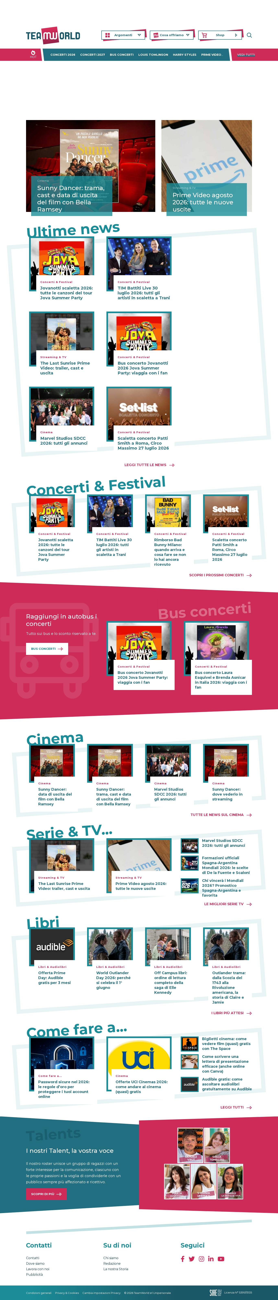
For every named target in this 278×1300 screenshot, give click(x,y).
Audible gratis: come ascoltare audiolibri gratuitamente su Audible (227, 1084)
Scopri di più (42, 1194)
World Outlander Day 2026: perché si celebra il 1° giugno (113, 980)
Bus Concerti (43, 649)
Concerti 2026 (62, 55)
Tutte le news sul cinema (217, 815)
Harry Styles (184, 55)
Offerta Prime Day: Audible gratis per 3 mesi (54, 978)
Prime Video (211, 55)
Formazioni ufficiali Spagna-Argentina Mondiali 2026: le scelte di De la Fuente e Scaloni (226, 865)
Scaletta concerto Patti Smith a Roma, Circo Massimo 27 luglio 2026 (143, 443)
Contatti (32, 1258)
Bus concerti (122, 55)
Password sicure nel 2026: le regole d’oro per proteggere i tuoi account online (64, 1089)
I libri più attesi (227, 1013)
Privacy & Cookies (67, 1292)
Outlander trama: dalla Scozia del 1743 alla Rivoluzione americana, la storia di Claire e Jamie (229, 988)
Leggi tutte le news (145, 465)
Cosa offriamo (172, 35)
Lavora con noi (37, 1269)
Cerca (249, 35)
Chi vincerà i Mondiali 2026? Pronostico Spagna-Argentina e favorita (223, 888)
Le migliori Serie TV (224, 904)
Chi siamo (110, 1258)
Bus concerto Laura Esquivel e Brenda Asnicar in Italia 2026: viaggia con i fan (221, 680)
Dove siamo (35, 1263)
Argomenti (123, 35)
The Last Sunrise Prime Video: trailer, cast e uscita (65, 368)
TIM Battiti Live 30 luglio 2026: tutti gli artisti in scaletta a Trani (144, 293)
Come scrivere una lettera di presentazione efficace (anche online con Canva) (225, 1064)
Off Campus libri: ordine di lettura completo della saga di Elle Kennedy (170, 983)
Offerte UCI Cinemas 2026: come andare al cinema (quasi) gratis (142, 1087)
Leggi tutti (232, 1107)
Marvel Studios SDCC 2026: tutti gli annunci (64, 441)
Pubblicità (34, 1275)
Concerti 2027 (92, 55)
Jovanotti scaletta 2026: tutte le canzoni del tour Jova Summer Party (66, 293)
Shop (220, 35)
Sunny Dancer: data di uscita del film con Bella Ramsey (55, 796)
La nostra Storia (115, 1269)
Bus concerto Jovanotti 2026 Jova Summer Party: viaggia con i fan (143, 368)
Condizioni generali (38, 1292)
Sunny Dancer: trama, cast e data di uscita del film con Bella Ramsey (70, 198)
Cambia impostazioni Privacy (101, 1292)
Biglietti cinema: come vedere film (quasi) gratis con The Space (226, 1044)
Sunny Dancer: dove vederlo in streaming (227, 794)
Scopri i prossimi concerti (216, 575)
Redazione (112, 1263)
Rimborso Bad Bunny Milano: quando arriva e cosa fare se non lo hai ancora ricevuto (170, 552)
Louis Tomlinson (153, 55)
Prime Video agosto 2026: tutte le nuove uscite (203, 202)
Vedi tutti (246, 55)
